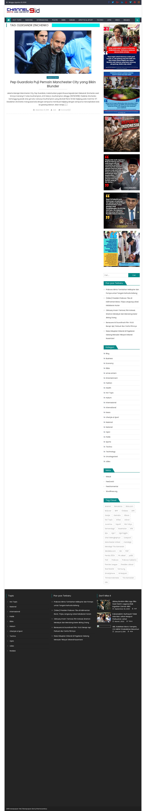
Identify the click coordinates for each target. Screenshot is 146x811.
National (109, 427)
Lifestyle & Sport (86, 20)
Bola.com (129, 506)
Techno (100, 20)
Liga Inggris (123, 533)
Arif (135, 609)
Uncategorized (112, 456)
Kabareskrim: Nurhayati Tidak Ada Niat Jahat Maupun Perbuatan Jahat (124, 616)
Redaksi (127, 20)
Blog (107, 353)
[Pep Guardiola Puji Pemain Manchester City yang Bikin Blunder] (53, 52)
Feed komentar (112, 486)
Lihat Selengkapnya (112, 538)
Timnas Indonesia (112, 578)
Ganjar (107, 515)
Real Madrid (109, 569)
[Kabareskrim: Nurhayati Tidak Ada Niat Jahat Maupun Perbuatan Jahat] (104, 617)
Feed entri (110, 481)
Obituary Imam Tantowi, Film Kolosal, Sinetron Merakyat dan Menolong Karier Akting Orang (121, 314)
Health (108, 388)
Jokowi (126, 520)
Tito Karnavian (128, 578)
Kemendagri (110, 529)
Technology (110, 452)
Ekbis (63, 20)
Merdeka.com (110, 551)
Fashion (109, 383)
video (117, 20)
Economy (109, 363)
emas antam (111, 373)
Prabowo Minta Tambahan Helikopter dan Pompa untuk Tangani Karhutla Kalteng (122, 291)
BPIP (116, 511)
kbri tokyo (128, 524)
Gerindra (117, 515)
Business (109, 358)
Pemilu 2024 (110, 555)
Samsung (121, 569)
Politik (55, 20)
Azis (54, 110)
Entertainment (112, 378)
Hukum (72, 20)
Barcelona (118, 506)
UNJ (106, 582)
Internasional (42, 20)
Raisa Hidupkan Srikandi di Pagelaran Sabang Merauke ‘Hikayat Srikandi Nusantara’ (120, 335)
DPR (133, 511)
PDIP (127, 551)
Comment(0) (65, 110)
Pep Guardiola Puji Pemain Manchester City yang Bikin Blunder (53, 84)
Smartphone (110, 573)
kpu (106, 533)
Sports (108, 442)
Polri (106, 560)
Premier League (111, 564)
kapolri (118, 524)
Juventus (108, 524)
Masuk (108, 476)
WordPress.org (111, 491)
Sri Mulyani (123, 573)
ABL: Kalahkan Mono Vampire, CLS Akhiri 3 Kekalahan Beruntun (125, 627)
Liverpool (127, 538)
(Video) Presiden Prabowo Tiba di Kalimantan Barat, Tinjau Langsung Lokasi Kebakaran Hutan (122, 302)
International (111, 407)
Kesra (108, 412)
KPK (131, 529)
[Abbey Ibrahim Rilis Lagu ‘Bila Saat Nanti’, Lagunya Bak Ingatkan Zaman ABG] (104, 605)
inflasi (118, 520)
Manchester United (112, 542)
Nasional (29, 20)
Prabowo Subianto (129, 560)
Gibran (126, 515)
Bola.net (108, 511)
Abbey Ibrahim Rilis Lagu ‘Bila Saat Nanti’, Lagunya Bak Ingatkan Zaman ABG (124, 604)
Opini (109, 20)
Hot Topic (17, 20)
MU (120, 551)
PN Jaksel (121, 555)
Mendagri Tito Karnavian (114, 546)
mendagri (127, 542)
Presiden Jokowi (127, 564)
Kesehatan (122, 529)
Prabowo (115, 560)
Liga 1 (113, 533)
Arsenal (108, 506)
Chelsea (124, 511)
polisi (131, 555)
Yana (130, 621)
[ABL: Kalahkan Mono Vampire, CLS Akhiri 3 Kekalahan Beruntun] (104, 710)
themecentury (41, 809)
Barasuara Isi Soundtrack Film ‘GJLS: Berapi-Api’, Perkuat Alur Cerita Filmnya (121, 324)
